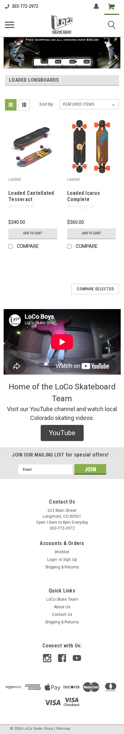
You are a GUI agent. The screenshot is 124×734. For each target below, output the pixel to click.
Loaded (14, 179)
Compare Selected (95, 289)
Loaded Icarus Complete (83, 196)
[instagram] (47, 658)
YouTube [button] (62, 433)
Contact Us (62, 614)
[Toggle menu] (9, 24)
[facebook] (62, 658)
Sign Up (70, 559)
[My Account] (96, 6)
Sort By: (46, 104)
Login (52, 559)
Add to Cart (32, 233)
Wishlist (62, 552)
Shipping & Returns (62, 567)
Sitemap (63, 728)
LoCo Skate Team (62, 599)
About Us (62, 607)
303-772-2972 (25, 6)
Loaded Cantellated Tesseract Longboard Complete (31, 196)
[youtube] (77, 658)
